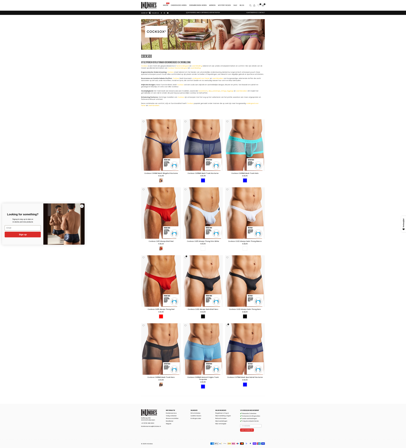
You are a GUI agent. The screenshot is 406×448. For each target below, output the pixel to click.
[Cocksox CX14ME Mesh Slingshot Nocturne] (161, 145)
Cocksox (144, 66)
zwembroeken (217, 78)
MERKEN (212, 5)
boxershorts (203, 91)
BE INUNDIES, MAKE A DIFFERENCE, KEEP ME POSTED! (204, 12)
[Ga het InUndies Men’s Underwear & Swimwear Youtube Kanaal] (168, 13)
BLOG (242, 5)
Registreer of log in (222, 413)
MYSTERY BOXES (224, 5)
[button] (263, 5)
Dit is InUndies (195, 413)
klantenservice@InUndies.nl (151, 426)
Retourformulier (221, 418)
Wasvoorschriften (172, 418)
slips (210, 91)
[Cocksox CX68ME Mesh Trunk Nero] (161, 349)
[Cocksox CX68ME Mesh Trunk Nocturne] (203, 145)
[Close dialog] (82, 206)
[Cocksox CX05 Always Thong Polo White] (203, 213)
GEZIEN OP (144, 13)
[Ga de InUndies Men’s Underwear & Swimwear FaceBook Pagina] (161, 13)
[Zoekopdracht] (250, 5)
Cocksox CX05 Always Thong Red (161, 309)
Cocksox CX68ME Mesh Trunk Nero (161, 377)
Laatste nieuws (196, 416)
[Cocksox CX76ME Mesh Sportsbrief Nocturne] (245, 349)
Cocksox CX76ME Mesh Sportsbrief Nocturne (245, 377)
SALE (235, 5)
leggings (230, 91)
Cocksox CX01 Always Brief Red (161, 241)
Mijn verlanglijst (220, 424)
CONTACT (261, 12)
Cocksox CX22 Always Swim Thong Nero (245, 309)
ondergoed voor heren (201, 78)
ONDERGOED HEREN (179, 5)
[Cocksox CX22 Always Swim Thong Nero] (245, 281)
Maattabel (169, 421)
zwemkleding (195, 68)
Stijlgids (168, 424)
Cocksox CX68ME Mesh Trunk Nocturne (203, 173)
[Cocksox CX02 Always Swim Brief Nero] (203, 281)
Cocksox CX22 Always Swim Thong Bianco (245, 241)
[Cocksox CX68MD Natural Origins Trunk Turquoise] (203, 349)
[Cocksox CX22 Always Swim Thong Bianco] (245, 213)
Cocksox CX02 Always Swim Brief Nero (203, 309)
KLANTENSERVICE (252, 12)
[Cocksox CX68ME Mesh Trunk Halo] (245, 145)
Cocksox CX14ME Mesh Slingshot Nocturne (161, 173)
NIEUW (166, 4)
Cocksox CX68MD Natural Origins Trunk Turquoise (203, 378)
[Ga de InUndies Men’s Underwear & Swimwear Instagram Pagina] (164, 13)
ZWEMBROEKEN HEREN (198, 5)
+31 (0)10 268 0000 (147, 423)
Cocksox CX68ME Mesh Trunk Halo (245, 173)
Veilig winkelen (171, 416)
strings (223, 91)
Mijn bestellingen (221, 421)
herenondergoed (182, 66)
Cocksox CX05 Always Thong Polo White (203, 241)
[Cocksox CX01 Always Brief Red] (161, 213)
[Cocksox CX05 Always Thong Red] (161, 281)
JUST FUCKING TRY (247, 430)
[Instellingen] (254, 5)
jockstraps (216, 91)
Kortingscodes (196, 418)
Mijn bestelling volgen (223, 416)
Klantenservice (171, 413)
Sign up (23, 234)
